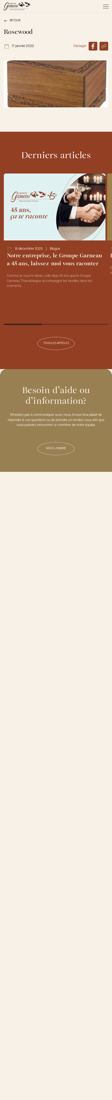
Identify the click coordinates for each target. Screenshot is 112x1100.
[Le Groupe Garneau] (16, 6)
